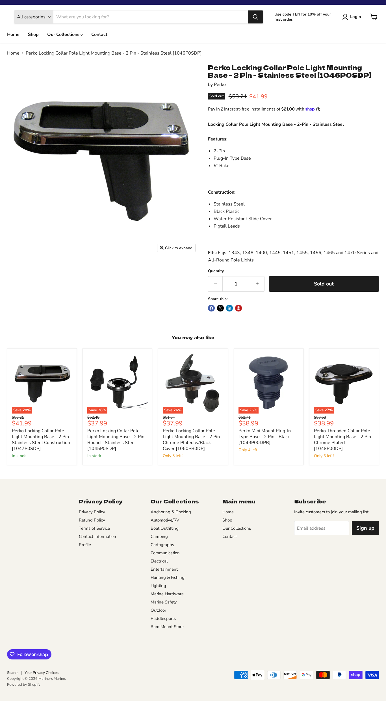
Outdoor (158, 610)
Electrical (159, 561)
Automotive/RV (165, 520)
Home (13, 34)
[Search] (255, 16)
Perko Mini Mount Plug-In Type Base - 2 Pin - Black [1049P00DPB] (264, 437)
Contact (99, 34)
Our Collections (64, 34)
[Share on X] (220, 308)
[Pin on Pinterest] (238, 308)
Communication (165, 553)
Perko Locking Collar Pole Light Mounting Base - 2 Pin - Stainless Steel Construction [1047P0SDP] (42, 440)
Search (12, 672)
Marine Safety (164, 602)
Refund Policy (92, 520)
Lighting (158, 586)
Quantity (216, 271)
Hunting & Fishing (168, 577)
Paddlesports (163, 618)
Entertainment (164, 569)
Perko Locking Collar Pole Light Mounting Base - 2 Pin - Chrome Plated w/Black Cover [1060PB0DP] (193, 440)
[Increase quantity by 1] (257, 284)
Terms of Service (94, 528)
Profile (85, 545)
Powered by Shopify (23, 684)
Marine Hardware (167, 594)
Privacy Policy (92, 512)
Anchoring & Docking (171, 512)
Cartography (162, 545)
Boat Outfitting (165, 528)
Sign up (365, 528)
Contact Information (97, 536)
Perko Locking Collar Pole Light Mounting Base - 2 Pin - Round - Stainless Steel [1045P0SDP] (117, 440)
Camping (159, 536)
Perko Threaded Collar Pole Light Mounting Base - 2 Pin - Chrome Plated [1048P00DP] (344, 440)
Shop (33, 34)
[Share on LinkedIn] (229, 308)
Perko (220, 84)
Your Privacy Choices (41, 672)
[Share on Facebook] (211, 308)
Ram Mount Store (167, 626)
